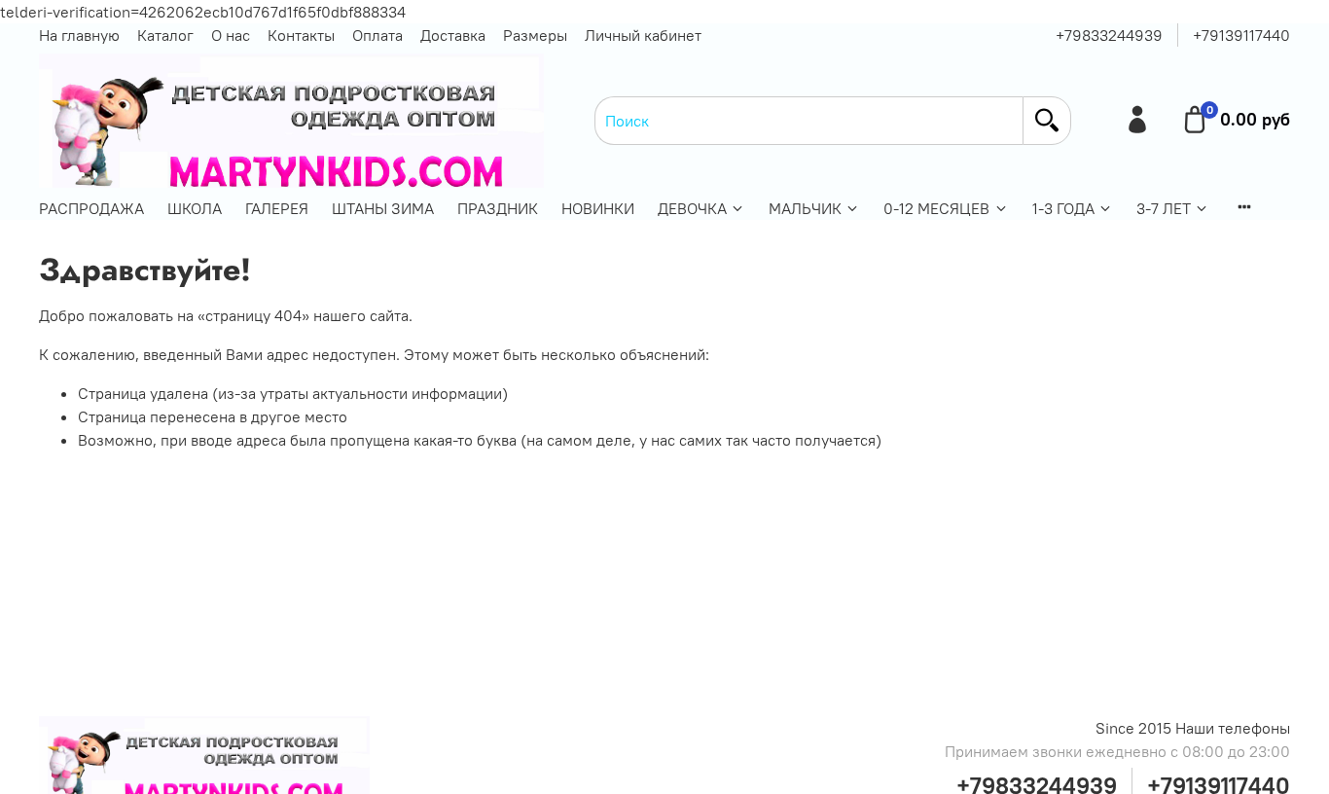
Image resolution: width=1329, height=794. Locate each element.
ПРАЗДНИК (497, 208)
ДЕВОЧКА (692, 208)
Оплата (377, 35)
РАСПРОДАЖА (91, 208)
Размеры (535, 35)
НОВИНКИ (597, 208)
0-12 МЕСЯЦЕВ (936, 208)
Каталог (165, 35)
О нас (230, 35)
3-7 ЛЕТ (1163, 208)
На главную (79, 35)
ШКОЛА (194, 208)
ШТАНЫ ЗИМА (383, 208)
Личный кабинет (643, 35)
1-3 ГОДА (1063, 208)
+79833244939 (1109, 35)
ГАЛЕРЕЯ (276, 208)
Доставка (452, 35)
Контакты (301, 35)
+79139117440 (1241, 35)
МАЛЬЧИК (805, 208)
